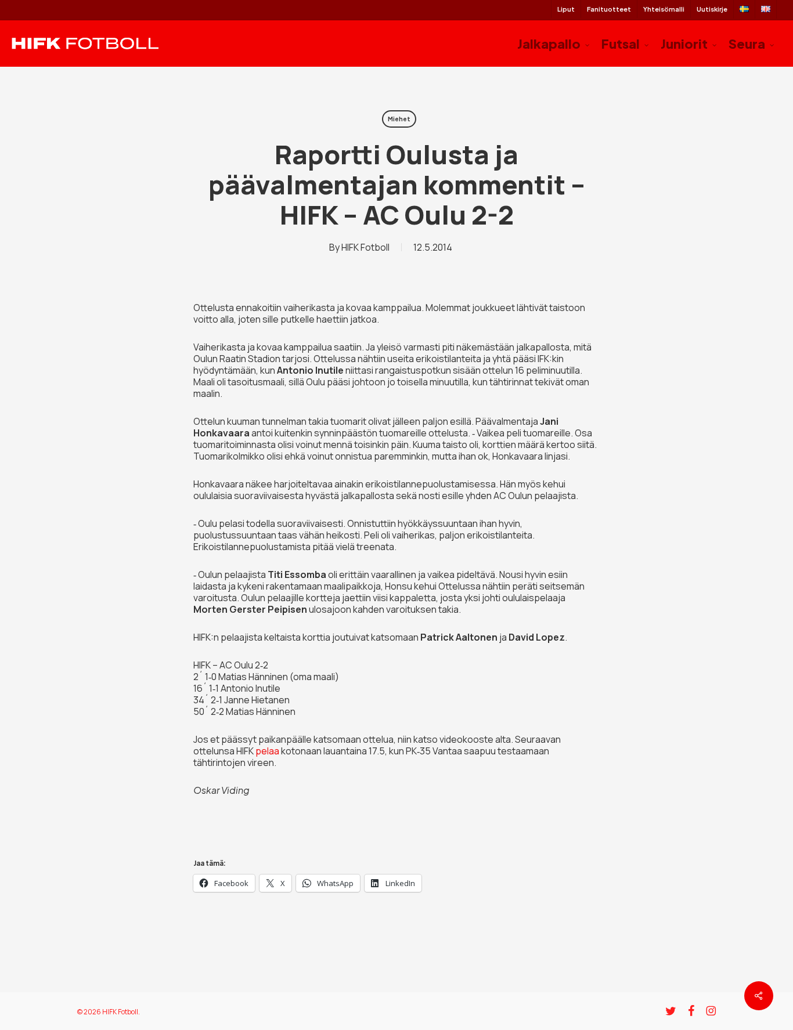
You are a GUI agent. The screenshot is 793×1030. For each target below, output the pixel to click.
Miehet (399, 118)
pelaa (267, 751)
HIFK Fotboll (365, 247)
